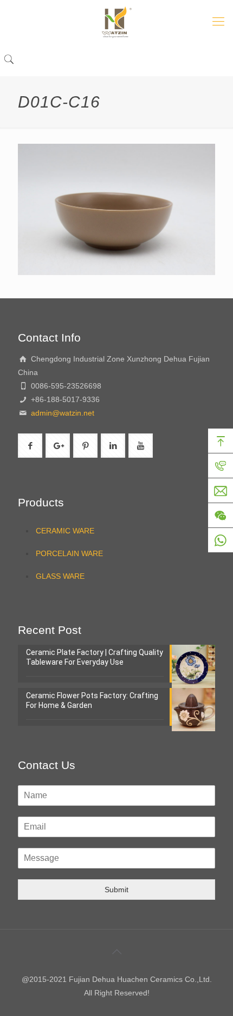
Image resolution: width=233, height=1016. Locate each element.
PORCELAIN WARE (69, 553)
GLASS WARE (60, 576)
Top (220, 441)
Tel (220, 465)
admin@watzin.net (61, 413)
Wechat (220, 515)
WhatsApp (220, 540)
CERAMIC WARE (65, 530)
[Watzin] (116, 21)
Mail (220, 490)
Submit (116, 889)
